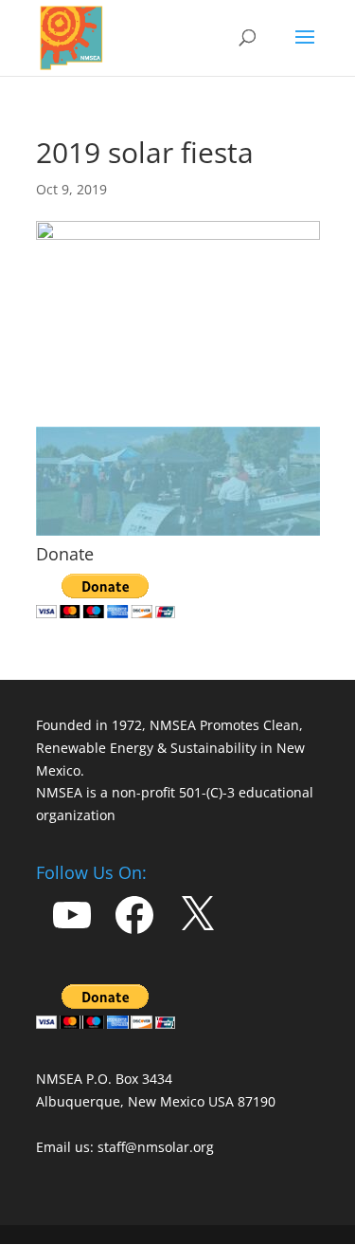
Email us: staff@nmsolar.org (125, 1147)
